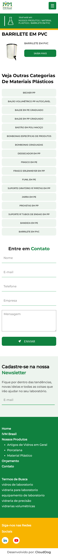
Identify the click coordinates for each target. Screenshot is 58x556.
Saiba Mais (40, 53)
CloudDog (43, 552)
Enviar (29, 341)
